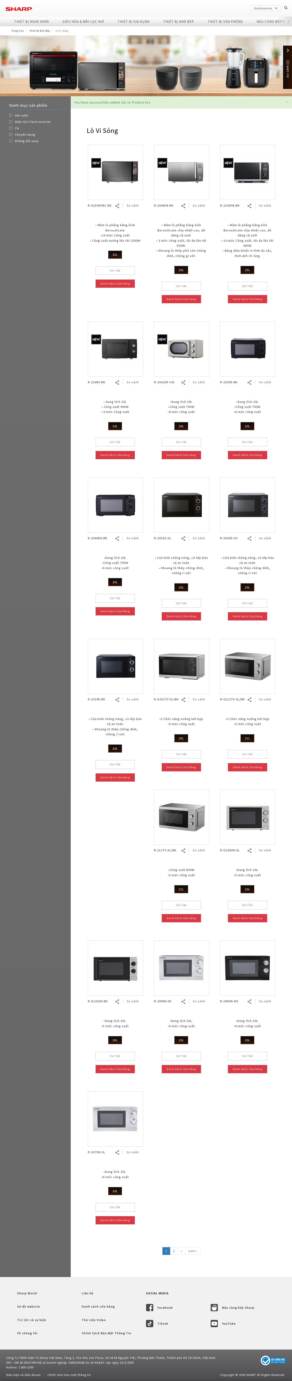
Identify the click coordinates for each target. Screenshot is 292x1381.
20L (181, 270)
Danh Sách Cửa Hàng (115, 283)
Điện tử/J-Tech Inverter (33, 121)
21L (247, 738)
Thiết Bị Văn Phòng (225, 21)
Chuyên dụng (25, 134)
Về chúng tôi (27, 1333)
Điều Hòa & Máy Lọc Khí (83, 21)
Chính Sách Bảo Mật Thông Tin (106, 1333)
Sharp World (27, 1293)
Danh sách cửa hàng (98, 1306)
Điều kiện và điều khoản (23, 1375)
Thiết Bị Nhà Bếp (178, 21)
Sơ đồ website (28, 1306)
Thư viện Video (94, 1320)
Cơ (17, 128)
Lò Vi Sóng (102, 130)
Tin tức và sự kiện (31, 1320)
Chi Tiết (115, 270)
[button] (288, 22)
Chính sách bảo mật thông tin (69, 1375)
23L (247, 270)
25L (115, 255)
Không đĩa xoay (27, 141)
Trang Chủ (17, 30)
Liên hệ (87, 1293)
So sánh (133, 205)
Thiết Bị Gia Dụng (134, 21)
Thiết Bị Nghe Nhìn (31, 21)
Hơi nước (22, 115)
